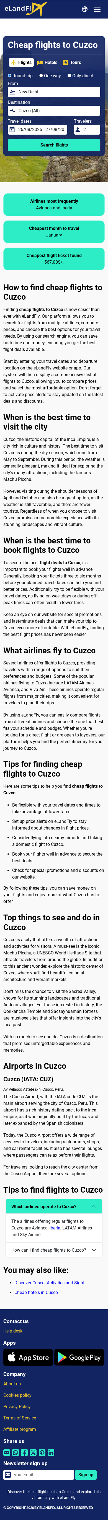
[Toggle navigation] (97, 9)
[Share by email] (6, 1456)
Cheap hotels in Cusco (36, 1292)
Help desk (12, 1331)
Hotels (51, 62)
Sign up (85, 1474)
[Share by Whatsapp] (15, 1456)
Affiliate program (19, 1429)
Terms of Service (19, 1418)
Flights (25, 62)
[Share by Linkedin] (51, 1456)
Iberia (55, 1228)
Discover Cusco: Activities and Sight (49, 1282)
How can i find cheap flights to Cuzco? (48, 1250)
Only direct (82, 75)
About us (12, 1384)
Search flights (54, 145)
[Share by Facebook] (24, 1456)
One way (52, 75)
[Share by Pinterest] (42, 1456)
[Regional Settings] (85, 9)
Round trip (22, 75)
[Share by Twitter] (33, 1456)
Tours (75, 62)
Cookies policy (17, 1395)
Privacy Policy (17, 1406)
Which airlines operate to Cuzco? (43, 1206)
